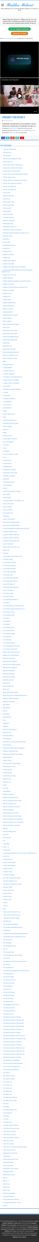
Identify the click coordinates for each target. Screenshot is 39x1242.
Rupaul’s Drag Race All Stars (11, 813)
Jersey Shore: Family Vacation (11, 525)
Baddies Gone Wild (8, 264)
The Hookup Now (8, 967)
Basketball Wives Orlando (10, 315)
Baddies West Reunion (9, 302)
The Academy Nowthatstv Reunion (13, 927)
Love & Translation (8, 590)
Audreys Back (7, 211)
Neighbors (6, 723)
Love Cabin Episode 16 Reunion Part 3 (13, 609)
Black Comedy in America (10, 358)
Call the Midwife (7, 367)
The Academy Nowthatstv (10, 924)
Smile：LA (6, 847)
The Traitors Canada (9, 1076)
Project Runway (7, 772)
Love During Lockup (8, 612)
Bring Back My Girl (8, 364)
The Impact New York (9, 980)
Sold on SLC (6, 856)
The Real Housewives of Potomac (12, 1041)
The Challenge (7, 943)
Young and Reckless (8, 1196)
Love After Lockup (8, 593)
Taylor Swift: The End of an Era (11, 912)
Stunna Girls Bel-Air (8, 890)
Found (5, 448)
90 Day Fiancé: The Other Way (11, 171)
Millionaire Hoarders (9, 701)
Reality (5, 785)
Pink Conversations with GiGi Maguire (13, 748)
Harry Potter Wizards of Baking (12, 491)
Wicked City (6, 1187)
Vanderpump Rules (8, 1162)
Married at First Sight (9, 658)
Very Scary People (8, 1165)
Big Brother (6, 343)
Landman (5, 553)
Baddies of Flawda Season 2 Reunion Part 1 (15, 287)
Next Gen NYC (7, 732)
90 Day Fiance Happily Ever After (12, 158)
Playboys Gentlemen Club (10, 751)
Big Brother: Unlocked (9, 349)
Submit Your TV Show (19, 33)
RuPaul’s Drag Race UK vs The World (13, 822)
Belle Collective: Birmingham (11, 324)
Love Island (6, 624)
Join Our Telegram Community (19, 29)
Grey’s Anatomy (7, 485)
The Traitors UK (7, 1082)
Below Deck (6, 327)
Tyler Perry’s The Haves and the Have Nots (15, 1147)
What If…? (6, 1181)
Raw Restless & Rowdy (9, 776)
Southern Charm (7, 868)
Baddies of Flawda (8, 284)
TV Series (5, 1119)
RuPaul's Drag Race (8, 794)
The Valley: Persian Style (10, 1100)
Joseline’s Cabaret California (11, 534)
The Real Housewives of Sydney (12, 1057)
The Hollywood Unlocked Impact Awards (15, 961)
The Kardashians (8, 986)
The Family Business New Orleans (12, 955)
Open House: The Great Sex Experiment (14, 742)
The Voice (6, 1103)
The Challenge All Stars (9, 946)
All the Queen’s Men (8, 205)
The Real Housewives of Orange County (14, 1038)
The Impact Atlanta (8, 977)
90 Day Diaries (7, 152)
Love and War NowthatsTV (10, 599)
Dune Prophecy (7, 426)
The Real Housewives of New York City (14, 1035)
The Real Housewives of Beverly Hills (13, 1020)
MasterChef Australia (9, 677)
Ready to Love (7, 779)
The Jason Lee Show (9, 983)
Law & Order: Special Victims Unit (12, 556)
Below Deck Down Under (10, 330)
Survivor (5, 902)
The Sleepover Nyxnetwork (11, 1069)
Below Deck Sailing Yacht (10, 340)
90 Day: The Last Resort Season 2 (12, 183)
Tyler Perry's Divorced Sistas (11, 1128)
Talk (4, 909)
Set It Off (5, 834)
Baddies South (7, 293)
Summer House (7, 893)
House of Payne (7, 507)
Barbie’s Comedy (8, 309)
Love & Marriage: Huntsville (11, 587)
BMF (4, 361)
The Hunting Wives (8, 973)
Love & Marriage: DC (9, 584)
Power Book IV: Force (9, 766)
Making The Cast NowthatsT (11, 655)
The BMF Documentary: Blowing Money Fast (15, 933)
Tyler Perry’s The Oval (9, 1150)
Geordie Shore (7, 460)
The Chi (5, 949)
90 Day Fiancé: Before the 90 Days (12, 165)
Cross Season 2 (7, 404)
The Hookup (6, 964)
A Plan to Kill (6, 192)
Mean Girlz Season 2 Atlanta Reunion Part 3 (15, 695)
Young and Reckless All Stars (11, 1199)
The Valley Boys (7, 1091)
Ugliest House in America (10, 1153)
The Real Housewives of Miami (11, 1032)
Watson (5, 1178)
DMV (4, 417)
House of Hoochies (8, 503)
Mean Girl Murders (8, 686)
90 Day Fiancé (7, 155)
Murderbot (6, 714)
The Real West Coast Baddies (11, 1060)
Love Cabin (6, 602)
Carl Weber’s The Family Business (12, 377)
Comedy (5, 392)
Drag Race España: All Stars (11, 423)
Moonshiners (7, 708)
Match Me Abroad (8, 680)
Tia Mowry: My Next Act (10, 1110)
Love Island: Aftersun (9, 643)
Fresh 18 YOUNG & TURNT (10, 454)
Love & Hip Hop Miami (9, 565)
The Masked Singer (8, 995)
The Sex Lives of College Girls (11, 1066)
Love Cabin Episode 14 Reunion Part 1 (13, 605)
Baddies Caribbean (8, 254)
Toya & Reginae (7, 1113)
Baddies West (7, 299)
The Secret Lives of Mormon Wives (13, 1063)
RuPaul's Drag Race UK (9, 803)
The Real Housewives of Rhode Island (14, 1048)
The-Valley (6, 1106)
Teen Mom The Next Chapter (11, 918)
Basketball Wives (8, 312)
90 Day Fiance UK (8, 161)
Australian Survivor (8, 217)
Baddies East (13, 128)
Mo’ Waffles (6, 704)
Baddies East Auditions (9, 260)
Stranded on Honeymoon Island (12, 884)
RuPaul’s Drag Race (8, 810)
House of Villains (7, 510)
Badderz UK (6, 248)
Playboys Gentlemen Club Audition (13, 754)
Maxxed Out (6, 683)
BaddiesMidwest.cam (11, 1221)
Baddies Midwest (19, 5)
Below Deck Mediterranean (11, 336)
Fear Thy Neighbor (8, 442)
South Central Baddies (9, 862)
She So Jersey (7, 837)
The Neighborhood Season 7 (11, 1004)
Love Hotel (6, 618)
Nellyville (5, 726)
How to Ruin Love (8, 513)
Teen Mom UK (7, 921)
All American (6, 199)
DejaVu (5, 411)
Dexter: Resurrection (9, 414)
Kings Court (6, 550)
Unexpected (6, 1156)
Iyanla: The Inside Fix (9, 519)
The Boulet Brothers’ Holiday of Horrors (14, 936)
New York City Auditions (10, 729)
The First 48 (6, 958)
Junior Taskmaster (8, 544)
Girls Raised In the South (10, 473)
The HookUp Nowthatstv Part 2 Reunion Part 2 (16, 970)
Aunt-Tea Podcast (8, 214)
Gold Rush (6, 479)
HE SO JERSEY (6, 494)
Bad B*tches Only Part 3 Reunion (12, 230)
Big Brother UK (7, 346)
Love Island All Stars (9, 627)
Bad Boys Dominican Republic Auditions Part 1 (16, 233)
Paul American (7, 745)
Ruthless (5, 828)
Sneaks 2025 (6, 850)
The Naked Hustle (8, 1001)
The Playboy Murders (9, 1011)
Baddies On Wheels (8, 290)
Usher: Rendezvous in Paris (10, 1159)
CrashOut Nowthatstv (9, 398)
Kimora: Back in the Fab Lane (11, 547)
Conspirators (7, 395)
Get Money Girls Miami (9, 469)
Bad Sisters (6, 239)
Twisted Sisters (7, 1122)
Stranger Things (7, 887)
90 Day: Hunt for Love (9, 177)
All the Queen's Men (8, 202)
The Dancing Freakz (8, 952)
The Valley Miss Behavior (10, 1097)
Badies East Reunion (8, 306)
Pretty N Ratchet (7, 769)
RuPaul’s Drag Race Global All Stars (13, 819)
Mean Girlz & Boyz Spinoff (10, 692)
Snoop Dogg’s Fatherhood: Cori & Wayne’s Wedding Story (19, 853)
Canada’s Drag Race (8, 370)
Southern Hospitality (9, 875)
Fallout (5, 432)
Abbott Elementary (8, 196)
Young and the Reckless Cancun (12, 1202)
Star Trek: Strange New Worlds (12, 878)
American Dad (7, 208)
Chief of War (6, 386)
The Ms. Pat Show (8, 998)
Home (3, 38)
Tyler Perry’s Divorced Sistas (11, 1137)
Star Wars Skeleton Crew (10, 881)
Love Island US (7, 640)
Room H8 (5, 788)
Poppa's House (7, 760)
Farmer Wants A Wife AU (10, 439)
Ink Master (6, 516)
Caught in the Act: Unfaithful (11, 380)
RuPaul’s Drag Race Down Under (12, 816)
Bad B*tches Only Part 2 (10, 226)
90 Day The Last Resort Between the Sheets (15, 174)
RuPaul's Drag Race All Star (10, 797)
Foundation (6, 451)
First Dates (6, 445)
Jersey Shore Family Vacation (11, 522)
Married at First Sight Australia (11, 664)
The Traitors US (7, 1085)
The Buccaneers (7, 939)
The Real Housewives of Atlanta (12, 1017)
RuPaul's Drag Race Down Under (12, 800)
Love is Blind (6, 621)
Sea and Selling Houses (9, 831)
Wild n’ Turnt (6, 1190)
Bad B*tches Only (8, 223)
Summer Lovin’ (7, 899)
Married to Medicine (9, 670)
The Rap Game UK (8, 1014)
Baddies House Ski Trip (9, 275)
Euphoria (5, 429)
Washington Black (8, 1171)
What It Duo (6, 1184)
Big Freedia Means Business (11, 352)
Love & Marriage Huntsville (10, 578)
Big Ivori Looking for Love (10, 355)
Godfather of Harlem (9, 476)
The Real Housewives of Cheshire (12, 1029)
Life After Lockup (8, 559)
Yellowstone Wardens (9, 1193)
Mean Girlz (6, 689)
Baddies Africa (7, 251)
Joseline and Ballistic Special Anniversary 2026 (16, 528)
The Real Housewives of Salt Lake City (13, 1051)
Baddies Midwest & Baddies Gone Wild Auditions (17, 281)
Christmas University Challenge (12, 389)
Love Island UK (7, 636)
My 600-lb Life (7, 717)
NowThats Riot (7, 738)
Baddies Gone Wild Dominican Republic (14, 267)
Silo (4, 840)
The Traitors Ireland (9, 1079)
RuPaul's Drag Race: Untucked (11, 806)
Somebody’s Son (11, 38)
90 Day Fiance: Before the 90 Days (12, 168)
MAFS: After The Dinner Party (11, 652)
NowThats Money (8, 735)
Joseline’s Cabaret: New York (11, 541)
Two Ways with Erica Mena (10, 1125)
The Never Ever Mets (9, 1007)
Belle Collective (7, 318)
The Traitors (6, 1072)
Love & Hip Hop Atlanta (9, 562)
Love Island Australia (9, 633)
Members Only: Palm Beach (11, 698)
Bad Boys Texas (7, 236)
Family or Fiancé (7, 435)
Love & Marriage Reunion (10, 581)
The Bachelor (7, 930)
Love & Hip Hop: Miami (9, 571)
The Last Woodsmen (9, 992)
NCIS (4, 720)
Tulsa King (6, 1116)
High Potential (7, 497)
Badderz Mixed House (9, 245)
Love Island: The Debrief (10, 649)
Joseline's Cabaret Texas (10, 531)
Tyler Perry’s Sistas (8, 1140)
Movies (5, 711)
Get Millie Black (7, 466)
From (4, 457)
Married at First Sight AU (10, 661)
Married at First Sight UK (10, 667)
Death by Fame (7, 408)
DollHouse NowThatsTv (10, 420)
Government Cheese (9, 482)
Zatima (5, 1205)
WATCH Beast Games (9, 1174)
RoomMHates (7, 791)
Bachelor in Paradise (9, 220)
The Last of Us (7, 989)
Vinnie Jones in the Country (10, 1168)
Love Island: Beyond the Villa (11, 646)
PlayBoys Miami (7, 757)
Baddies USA (6, 296)
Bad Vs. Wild (6, 242)
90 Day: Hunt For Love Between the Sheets (15, 180)
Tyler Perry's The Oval (9, 1131)
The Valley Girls (7, 1094)
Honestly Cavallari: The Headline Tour (13, 500)
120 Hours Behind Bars (9, 149)
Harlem (5, 488)
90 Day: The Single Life (9, 186)
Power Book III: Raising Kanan (11, 763)
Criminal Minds (7, 401)
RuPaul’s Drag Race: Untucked (11, 825)
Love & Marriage (8, 575)
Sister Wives (6, 844)
